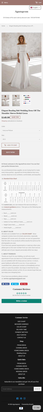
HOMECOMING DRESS (21, 350)
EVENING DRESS (21, 348)
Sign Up (37, 389)
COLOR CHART (21, 327)
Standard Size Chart (10, 178)
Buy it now (10, 152)
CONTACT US (21, 337)
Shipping (4, 121)
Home (3, 26)
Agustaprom (21, 11)
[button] (35, 7)
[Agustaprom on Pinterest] (21, 399)
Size (3, 135)
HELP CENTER (21, 335)
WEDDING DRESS (21, 371)
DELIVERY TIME (21, 329)
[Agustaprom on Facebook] (17, 399)
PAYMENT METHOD (21, 332)
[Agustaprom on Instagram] (24, 399)
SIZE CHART (21, 321)
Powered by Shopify (27, 404)
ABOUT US (21, 356)
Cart (39, 2)
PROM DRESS (21, 345)
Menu (6, 2)
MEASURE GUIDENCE (21, 324)
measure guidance (10, 207)
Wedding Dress (21, 353)
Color (3, 126)
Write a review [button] (21, 301)
